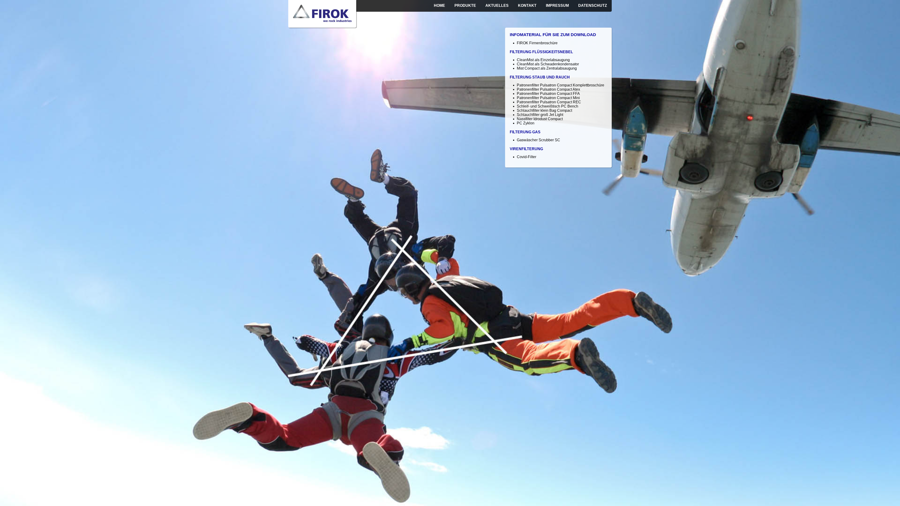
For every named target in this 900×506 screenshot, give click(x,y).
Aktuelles (497, 5)
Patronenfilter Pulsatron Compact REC (549, 102)
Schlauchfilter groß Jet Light (540, 115)
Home (439, 5)
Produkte (465, 5)
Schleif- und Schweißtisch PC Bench (547, 106)
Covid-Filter (526, 157)
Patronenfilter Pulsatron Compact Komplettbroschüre (560, 85)
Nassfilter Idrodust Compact (540, 119)
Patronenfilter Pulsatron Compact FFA (548, 94)
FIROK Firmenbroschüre (537, 43)
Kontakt (527, 5)
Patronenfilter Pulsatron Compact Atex (548, 89)
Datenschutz (592, 5)
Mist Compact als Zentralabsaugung (547, 68)
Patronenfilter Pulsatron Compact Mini (548, 98)
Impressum (557, 5)
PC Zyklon (525, 123)
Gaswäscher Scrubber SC (538, 140)
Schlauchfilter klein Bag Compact (544, 110)
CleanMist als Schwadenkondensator (548, 64)
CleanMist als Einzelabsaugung (543, 60)
